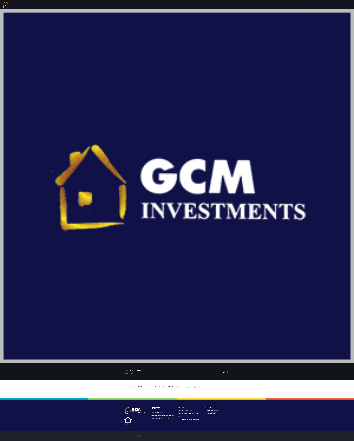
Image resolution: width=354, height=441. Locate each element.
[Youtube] (227, 371)
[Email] (223, 371)
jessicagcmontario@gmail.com (192, 387)
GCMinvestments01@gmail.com (188, 419)
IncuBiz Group (137, 436)
